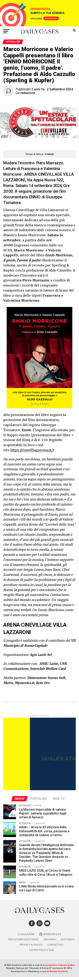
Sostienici (68, 939)
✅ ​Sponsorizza (50, 934)
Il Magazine (26, 934)
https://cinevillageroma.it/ (31, 450)
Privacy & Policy (31, 944)
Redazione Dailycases (23, 939)
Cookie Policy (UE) (41, 949)
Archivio (50, 939)
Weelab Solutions (58, 971)
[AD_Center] (39, 25)
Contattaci (55, 944)
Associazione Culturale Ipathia (59, 965)
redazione (27, 93)
